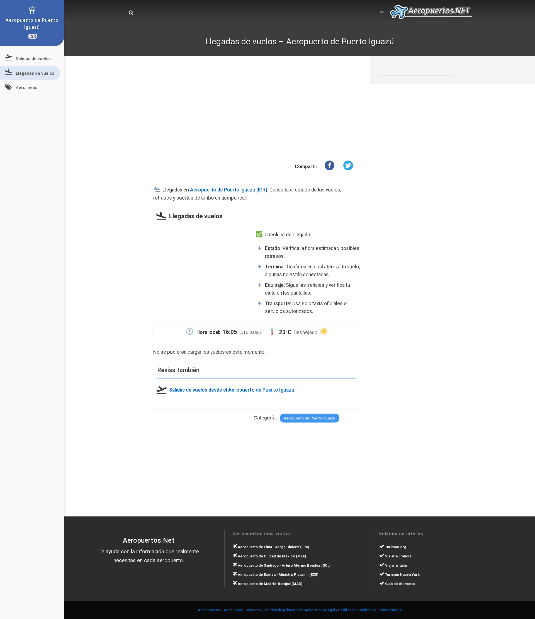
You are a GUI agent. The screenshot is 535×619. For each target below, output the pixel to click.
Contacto (253, 610)
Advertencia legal (320, 610)
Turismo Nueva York (402, 574)
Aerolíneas (26, 87)
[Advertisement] (257, 110)
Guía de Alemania (399, 584)
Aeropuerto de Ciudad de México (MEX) (271, 556)
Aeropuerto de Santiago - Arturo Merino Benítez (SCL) (283, 565)
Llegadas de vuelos (35, 73)
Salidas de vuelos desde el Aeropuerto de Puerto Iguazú (231, 389)
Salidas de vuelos (33, 58)
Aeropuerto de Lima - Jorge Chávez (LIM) (273, 547)
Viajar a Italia (395, 565)
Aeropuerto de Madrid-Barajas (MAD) (269, 584)
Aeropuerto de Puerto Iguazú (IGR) (228, 190)
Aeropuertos (209, 610)
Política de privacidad (283, 610)
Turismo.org (395, 547)
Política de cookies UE (357, 610)
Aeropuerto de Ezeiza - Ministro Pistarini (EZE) (277, 574)
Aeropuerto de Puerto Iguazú (32, 28)
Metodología (391, 610)
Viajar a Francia (397, 556)
